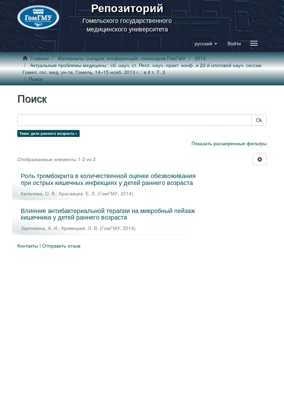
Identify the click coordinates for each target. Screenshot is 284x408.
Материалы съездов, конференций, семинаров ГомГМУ (122, 58)
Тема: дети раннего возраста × (48, 133)
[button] (205, 43)
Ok (259, 120)
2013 (200, 58)
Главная (39, 58)
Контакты (27, 245)
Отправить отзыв (61, 245)
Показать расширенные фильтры (229, 143)
